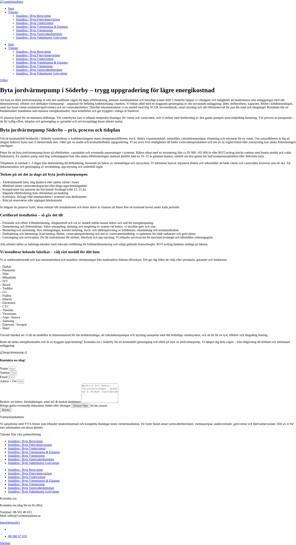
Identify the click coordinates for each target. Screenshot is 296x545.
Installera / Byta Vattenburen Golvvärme (41, 37)
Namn (4, 368)
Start (11, 8)
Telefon (5, 372)
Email (4, 377)
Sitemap (5, 543)
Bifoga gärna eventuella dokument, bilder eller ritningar (35, 405)
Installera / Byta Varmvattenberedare (39, 34)
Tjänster (13, 12)
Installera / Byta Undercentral (34, 23)
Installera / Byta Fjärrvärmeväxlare (38, 19)
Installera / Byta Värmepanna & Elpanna (42, 26)
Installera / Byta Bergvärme (33, 16)
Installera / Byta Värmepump (34, 30)
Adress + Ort (8, 381)
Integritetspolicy (10, 522)
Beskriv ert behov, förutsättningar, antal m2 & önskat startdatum (41, 401)
